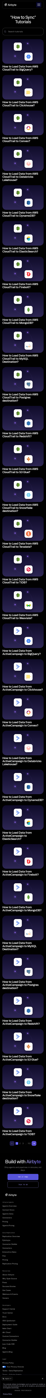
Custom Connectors (10, 1336)
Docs (4, 1317)
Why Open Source (9, 1279)
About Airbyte (8, 1275)
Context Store (8, 1210)
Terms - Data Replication (12, 1371)
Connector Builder (9, 1244)
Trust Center (7, 1313)
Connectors (7, 1218)
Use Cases (6, 1290)
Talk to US (23, 1184)
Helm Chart (6, 1328)
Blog (4, 1348)
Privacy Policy (8, 1363)
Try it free (23, 1177)
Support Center (8, 1309)
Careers (5, 1298)
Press (4, 1282)
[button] (38, 4)
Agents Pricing (8, 1226)
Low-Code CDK (8, 1344)
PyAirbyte (6, 1240)
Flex (4, 1256)
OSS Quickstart (8, 1321)
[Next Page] (34, 1143)
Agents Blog (7, 1352)
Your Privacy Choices (15, 1367)
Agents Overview (9, 1206)
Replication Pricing (10, 1264)
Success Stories (9, 1286)
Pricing (5, 1222)
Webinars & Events (10, 1294)
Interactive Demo (9, 1252)
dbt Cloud (6, 1332)
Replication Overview (11, 1236)
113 (29, 1143)
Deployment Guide (9, 1325)
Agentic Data (7, 1214)
